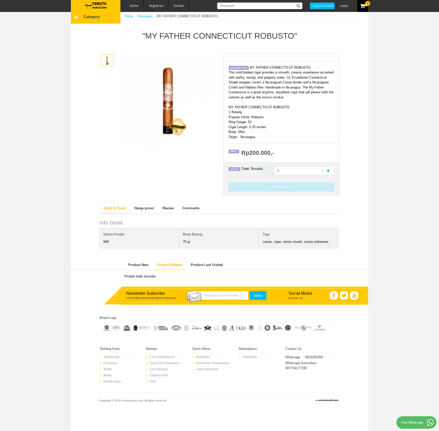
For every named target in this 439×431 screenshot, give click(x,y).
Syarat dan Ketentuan (165, 363)
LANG (344, 6)
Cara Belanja (159, 369)
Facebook (110, 363)
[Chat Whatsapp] (430, 422)
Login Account (323, 6)
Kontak (179, 6)
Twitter (107, 369)
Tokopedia (250, 357)
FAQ (152, 381)
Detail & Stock (115, 208)
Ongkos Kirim (159, 375)
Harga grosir (144, 208)
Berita (107, 375)
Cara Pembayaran (162, 357)
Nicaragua (145, 16)
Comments (190, 208)
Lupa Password (207, 369)
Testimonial (111, 357)
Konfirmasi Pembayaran (212, 363)
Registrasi (156, 6)
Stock (234, 169)
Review (168, 208)
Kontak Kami (112, 381)
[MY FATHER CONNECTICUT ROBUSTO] (107, 60)
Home (134, 6)
